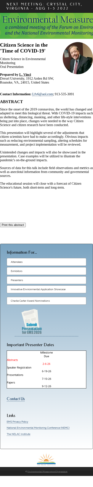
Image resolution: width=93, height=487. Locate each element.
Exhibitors (16, 271)
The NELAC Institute (18, 434)
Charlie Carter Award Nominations (30, 300)
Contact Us (16, 399)
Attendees (16, 261)
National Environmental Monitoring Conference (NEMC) (38, 427)
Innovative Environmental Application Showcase (38, 289)
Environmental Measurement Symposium (47, 472)
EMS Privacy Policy (17, 421)
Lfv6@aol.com (42, 94)
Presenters (17, 280)
